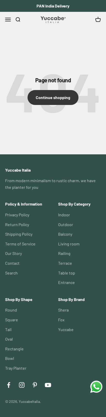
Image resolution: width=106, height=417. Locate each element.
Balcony (65, 234)
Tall (8, 329)
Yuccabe (66, 329)
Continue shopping (53, 97)
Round (11, 309)
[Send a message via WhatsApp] (96, 387)
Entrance (66, 282)
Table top (66, 272)
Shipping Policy (18, 234)
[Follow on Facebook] (8, 384)
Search (11, 272)
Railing (64, 253)
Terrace (65, 263)
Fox (61, 319)
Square (11, 319)
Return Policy (17, 224)
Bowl (9, 358)
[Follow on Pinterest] (34, 384)
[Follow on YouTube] (48, 384)
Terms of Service (20, 243)
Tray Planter (15, 368)
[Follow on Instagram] (21, 384)
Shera (63, 309)
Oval (9, 338)
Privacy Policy (17, 214)
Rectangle (14, 348)
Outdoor (65, 224)
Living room (69, 243)
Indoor (64, 214)
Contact (12, 263)
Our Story (13, 253)
